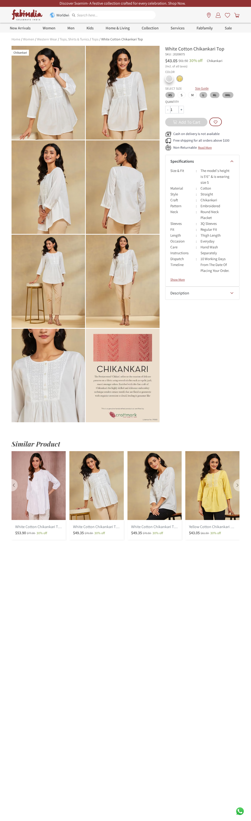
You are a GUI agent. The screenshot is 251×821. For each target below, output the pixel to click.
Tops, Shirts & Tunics (74, 39)
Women (28, 39)
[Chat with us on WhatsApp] (240, 811)
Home (16, 39)
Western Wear (47, 39)
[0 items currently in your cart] (235, 15)
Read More (205, 147)
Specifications (182, 161)
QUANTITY (172, 102)
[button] (169, 79)
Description (179, 293)
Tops (95, 39)
